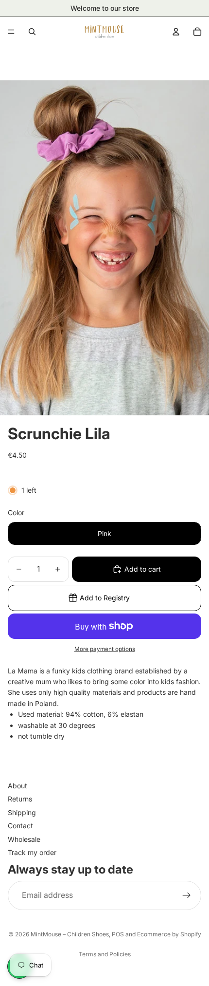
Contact (20, 825)
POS (118, 934)
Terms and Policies (105, 954)
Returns (20, 799)
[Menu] (11, 31)
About (17, 785)
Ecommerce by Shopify (169, 934)
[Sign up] (186, 895)
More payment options (104, 649)
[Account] (176, 31)
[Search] (32, 31)
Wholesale (24, 839)
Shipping (22, 812)
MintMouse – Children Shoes (70, 934)
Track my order (32, 852)
